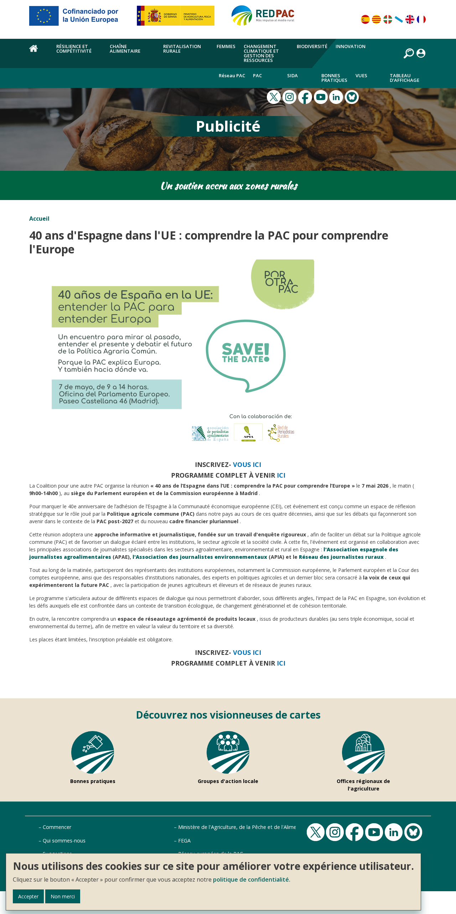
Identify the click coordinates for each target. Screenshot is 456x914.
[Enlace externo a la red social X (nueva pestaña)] (275, 96)
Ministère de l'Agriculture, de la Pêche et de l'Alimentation (246, 827)
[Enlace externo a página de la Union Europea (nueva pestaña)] (78, 18)
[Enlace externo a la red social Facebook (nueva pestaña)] (306, 96)
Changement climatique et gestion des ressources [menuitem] (261, 53)
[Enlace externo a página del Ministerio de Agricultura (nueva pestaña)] (178, 18)
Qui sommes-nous (64, 840)
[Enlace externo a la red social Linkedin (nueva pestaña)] (337, 96)
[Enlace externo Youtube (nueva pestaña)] (322, 96)
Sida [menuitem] (292, 75)
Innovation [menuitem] (351, 46)
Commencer (57, 827)
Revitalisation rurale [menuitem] (182, 48)
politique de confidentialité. (251, 879)
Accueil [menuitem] (38, 52)
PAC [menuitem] (257, 75)
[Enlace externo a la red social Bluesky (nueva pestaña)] (353, 96)
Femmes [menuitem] (226, 46)
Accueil (39, 218)
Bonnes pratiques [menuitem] (334, 77)
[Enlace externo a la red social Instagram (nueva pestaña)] (290, 96)
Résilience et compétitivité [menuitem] (74, 48)
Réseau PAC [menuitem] (232, 75)
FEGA (184, 840)
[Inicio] (266, 18)
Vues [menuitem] (361, 75)
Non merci (63, 896)
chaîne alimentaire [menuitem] (125, 48)
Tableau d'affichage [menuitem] (404, 77)
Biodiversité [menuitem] (312, 46)
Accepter (28, 896)
